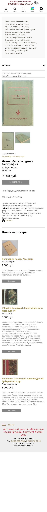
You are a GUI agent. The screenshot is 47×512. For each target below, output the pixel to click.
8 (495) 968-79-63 (18, 441)
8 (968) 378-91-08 (33, 441)
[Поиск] (15, 8)
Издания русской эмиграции (20, 73)
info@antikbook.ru (26, 443)
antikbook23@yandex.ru (23, 445)
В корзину (15, 181)
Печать (9, 220)
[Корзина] (24, 8)
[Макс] (41, 8)
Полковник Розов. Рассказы (17, 259)
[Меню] (6, 8)
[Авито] (32, 9)
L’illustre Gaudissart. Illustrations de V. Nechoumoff (22, 309)
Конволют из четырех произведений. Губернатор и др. (23, 380)
